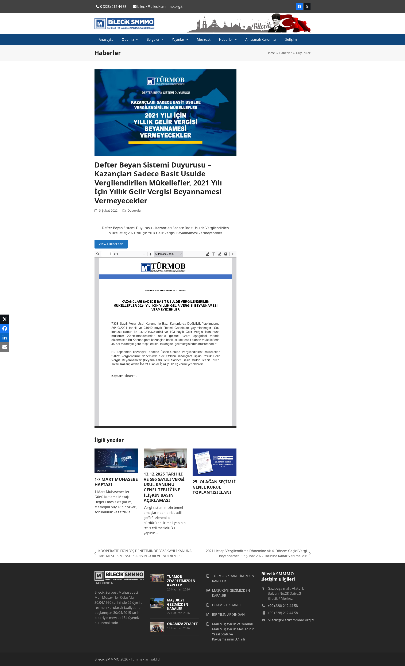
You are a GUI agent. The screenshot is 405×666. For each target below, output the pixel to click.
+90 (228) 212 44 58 (283, 605)
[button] (4, 319)
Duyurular (135, 210)
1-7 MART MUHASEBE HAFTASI (116, 481)
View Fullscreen (111, 244)
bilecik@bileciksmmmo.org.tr (291, 620)
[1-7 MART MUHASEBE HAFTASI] (116, 460)
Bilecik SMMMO (107, 659)
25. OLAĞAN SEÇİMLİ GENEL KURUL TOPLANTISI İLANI (214, 487)
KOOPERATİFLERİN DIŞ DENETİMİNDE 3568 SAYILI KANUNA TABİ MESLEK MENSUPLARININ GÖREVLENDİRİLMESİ (143, 553)
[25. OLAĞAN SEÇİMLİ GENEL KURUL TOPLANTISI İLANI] (214, 461)
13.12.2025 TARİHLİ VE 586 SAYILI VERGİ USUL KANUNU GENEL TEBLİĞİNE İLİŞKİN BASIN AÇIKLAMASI (164, 487)
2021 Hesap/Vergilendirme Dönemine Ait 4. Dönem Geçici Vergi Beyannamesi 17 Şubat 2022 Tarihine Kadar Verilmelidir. (254, 553)
